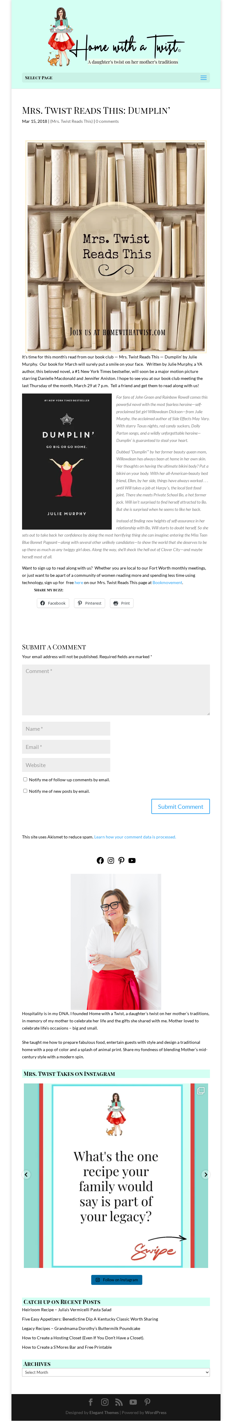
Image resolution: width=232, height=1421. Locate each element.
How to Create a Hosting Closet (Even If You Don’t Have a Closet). (83, 1337)
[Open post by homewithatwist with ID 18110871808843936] (116, 1175)
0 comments (107, 121)
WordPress (155, 1412)
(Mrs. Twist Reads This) (71, 121)
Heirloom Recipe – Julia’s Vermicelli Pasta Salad (66, 1309)
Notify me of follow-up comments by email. (69, 779)
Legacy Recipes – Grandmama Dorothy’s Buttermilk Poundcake (81, 1328)
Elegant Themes (104, 1412)
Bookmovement (167, 582)
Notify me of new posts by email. (59, 791)
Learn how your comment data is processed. (135, 836)
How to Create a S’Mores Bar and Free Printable (67, 1347)
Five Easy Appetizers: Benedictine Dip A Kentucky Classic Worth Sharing (90, 1318)
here (79, 582)
